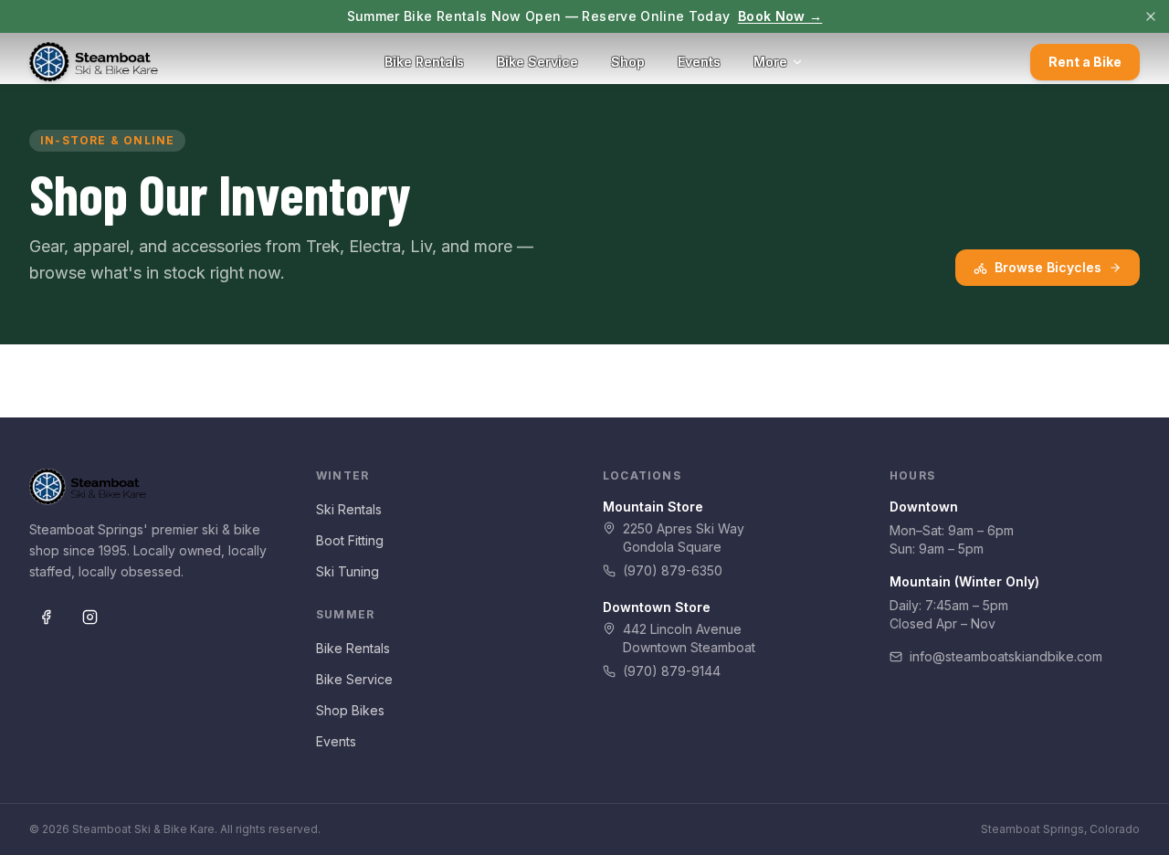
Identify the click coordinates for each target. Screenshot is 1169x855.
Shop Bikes (350, 710)
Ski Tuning (347, 571)
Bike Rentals (424, 61)
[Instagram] (89, 617)
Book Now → (780, 16)
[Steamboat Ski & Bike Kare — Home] (93, 62)
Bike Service (537, 61)
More (770, 61)
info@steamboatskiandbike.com (1006, 656)
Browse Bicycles (1048, 267)
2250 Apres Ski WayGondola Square (683, 537)
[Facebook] (45, 617)
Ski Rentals (349, 509)
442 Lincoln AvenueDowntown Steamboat (689, 638)
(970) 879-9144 (672, 671)
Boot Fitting (350, 540)
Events (699, 61)
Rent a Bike (1085, 61)
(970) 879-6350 (672, 570)
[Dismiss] (1150, 16)
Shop (628, 61)
